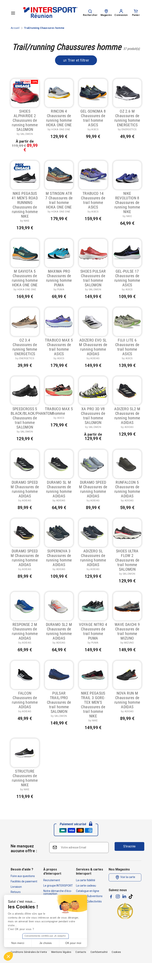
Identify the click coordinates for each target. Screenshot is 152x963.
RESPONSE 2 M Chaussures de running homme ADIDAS (25, 631)
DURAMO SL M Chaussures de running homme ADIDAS (59, 489)
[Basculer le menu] (13, 12)
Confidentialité (98, 952)
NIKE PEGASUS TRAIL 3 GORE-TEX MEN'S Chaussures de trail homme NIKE (93, 704)
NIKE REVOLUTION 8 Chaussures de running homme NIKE (127, 202)
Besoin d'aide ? (22, 869)
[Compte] (121, 11)
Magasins (106, 15)
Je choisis (45, 943)
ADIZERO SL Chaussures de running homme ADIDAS (93, 558)
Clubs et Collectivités (89, 901)
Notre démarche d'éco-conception (57, 892)
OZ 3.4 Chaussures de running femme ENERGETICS (24, 347)
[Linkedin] (124, 896)
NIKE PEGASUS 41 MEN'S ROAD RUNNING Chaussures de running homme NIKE (25, 205)
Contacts (80, 952)
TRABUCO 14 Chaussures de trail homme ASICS (93, 200)
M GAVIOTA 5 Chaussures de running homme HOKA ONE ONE (25, 278)
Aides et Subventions (89, 896)
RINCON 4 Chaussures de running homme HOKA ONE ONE (59, 118)
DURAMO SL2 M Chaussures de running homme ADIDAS (59, 631)
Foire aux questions (23, 876)
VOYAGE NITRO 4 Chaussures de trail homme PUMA (93, 631)
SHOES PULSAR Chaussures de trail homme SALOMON (93, 278)
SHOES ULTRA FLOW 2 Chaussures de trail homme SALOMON (127, 560)
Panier (136, 15)
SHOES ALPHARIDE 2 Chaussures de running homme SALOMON (25, 120)
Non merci (17, 943)
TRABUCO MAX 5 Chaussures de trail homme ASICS (59, 347)
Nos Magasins (119, 869)
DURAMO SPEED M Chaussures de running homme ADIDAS (25, 489)
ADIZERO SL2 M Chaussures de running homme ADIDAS (127, 415)
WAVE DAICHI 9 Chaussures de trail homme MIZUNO (127, 631)
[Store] (106, 11)
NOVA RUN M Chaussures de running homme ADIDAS (127, 700)
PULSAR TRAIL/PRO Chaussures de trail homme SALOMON (59, 702)
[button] (8, 956)
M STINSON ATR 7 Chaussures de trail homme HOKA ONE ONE (58, 200)
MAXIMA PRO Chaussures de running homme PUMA (59, 278)
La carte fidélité (85, 880)
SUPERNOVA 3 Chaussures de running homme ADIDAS (59, 558)
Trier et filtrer (78, 60)
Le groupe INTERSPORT (58, 885)
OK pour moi (73, 943)
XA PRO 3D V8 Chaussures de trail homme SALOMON (93, 415)
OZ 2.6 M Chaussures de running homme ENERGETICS (127, 118)
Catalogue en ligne (87, 891)
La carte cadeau (86, 885)
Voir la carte (127, 877)
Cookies (116, 952)
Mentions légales (61, 952)
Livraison (16, 886)
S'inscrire (129, 846)
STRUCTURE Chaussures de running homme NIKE (25, 778)
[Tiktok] (130, 896)
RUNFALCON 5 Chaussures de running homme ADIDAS (127, 489)
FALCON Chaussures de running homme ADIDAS (25, 700)
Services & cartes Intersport (89, 871)
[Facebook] (111, 896)
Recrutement (51, 880)
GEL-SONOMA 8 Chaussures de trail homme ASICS (93, 118)
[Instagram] (117, 896)
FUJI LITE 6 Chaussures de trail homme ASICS (127, 347)
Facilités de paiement (24, 881)
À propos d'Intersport (52, 871)
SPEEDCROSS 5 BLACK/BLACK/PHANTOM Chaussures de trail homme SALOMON (32, 417)
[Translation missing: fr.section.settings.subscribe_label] (54, 847)
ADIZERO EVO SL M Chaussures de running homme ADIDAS (93, 347)
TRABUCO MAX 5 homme (59, 411)
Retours (16, 892)
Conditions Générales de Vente (29, 952)
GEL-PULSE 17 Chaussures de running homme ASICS (127, 278)
